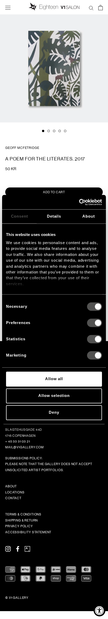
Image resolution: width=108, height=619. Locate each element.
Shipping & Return (21, 520)
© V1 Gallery (17, 598)
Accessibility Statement (28, 532)
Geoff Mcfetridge (22, 148)
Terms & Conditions (23, 514)
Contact (13, 498)
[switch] (94, 323)
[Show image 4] (59, 131)
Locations (15, 492)
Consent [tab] (19, 216)
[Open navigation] (7, 7)
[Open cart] (100, 7)
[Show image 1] (43, 131)
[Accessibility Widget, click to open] (99, 610)
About (11, 486)
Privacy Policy (19, 526)
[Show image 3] (54, 131)
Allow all (54, 379)
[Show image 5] (65, 131)
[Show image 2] (48, 131)
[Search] (91, 7)
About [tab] (88, 216)
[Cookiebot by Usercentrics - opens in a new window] (79, 202)
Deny (54, 412)
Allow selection (54, 396)
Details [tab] (54, 216)
